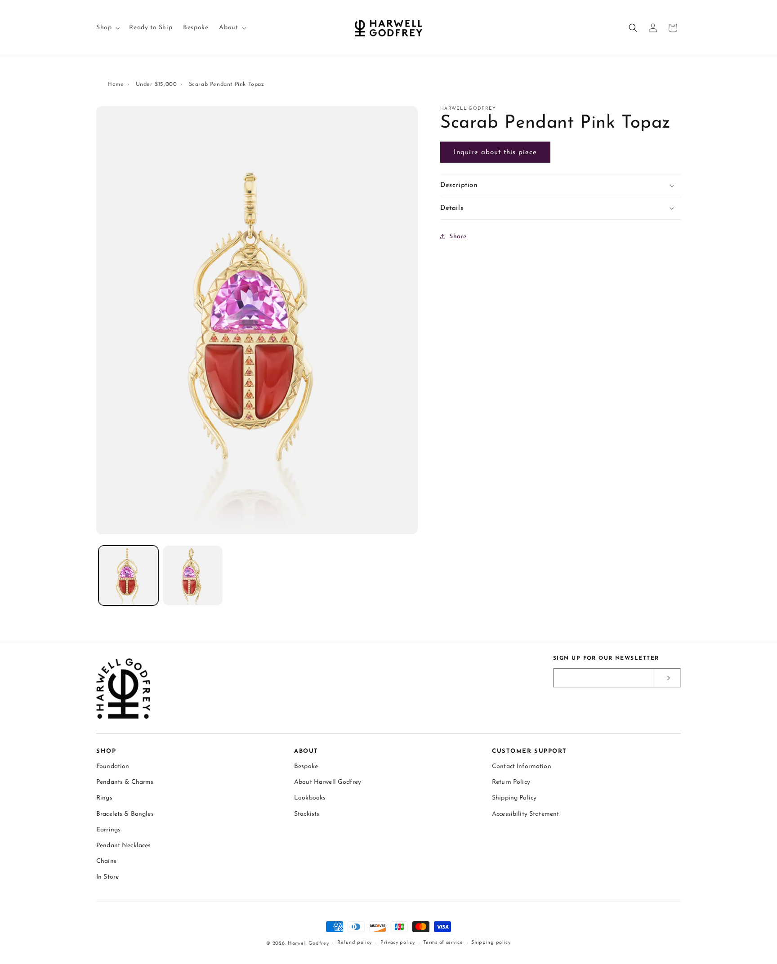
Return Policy (511, 782)
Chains (106, 861)
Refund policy (354, 942)
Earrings (108, 829)
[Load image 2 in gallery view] (193, 575)
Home (115, 84)
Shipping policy (491, 942)
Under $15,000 (156, 84)
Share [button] (458, 236)
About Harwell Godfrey (327, 782)
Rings (104, 798)
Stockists (306, 814)
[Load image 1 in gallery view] (128, 575)
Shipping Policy (514, 798)
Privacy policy (397, 942)
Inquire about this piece (495, 152)
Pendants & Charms (124, 782)
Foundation (112, 766)
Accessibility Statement (525, 814)
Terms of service (443, 942)
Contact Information (521, 766)
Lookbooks (310, 798)
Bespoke (306, 766)
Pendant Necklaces (123, 845)
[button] (107, 27)
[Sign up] (666, 677)
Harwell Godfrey (308, 943)
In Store (107, 877)
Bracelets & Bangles (125, 814)
